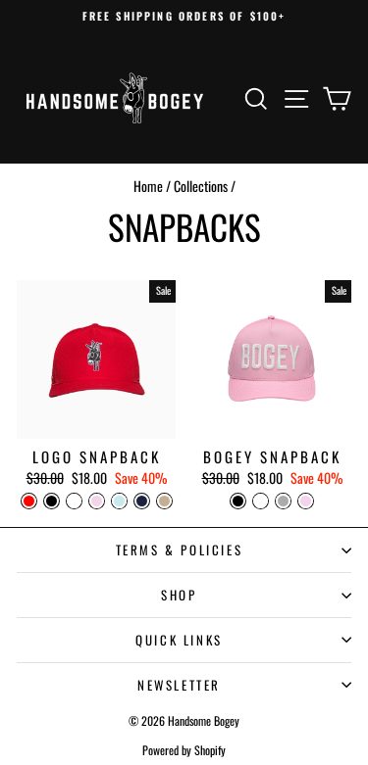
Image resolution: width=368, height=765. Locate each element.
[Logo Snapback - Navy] (141, 501)
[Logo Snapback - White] (74, 501)
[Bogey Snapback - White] (260, 501)
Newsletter (179, 684)
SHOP (178, 594)
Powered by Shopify (184, 749)
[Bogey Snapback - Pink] (305, 501)
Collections (201, 185)
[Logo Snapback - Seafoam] (119, 501)
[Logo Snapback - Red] (29, 501)
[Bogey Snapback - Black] (238, 501)
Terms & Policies (179, 549)
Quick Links (179, 639)
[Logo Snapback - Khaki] (164, 501)
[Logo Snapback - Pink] (96, 501)
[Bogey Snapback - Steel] (283, 501)
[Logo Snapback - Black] (51, 501)
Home (148, 185)
